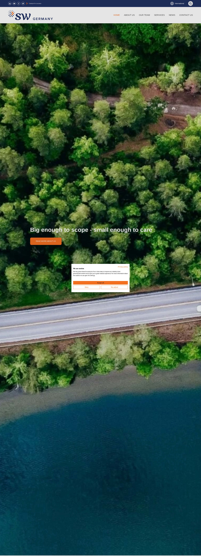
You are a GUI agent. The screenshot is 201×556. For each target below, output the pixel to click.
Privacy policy (123, 267)
